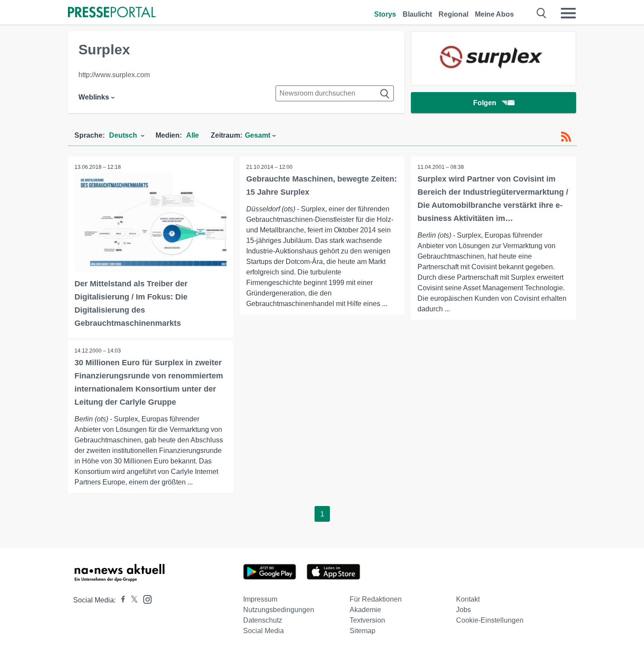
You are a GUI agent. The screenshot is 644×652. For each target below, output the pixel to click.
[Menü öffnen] (568, 13)
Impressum (260, 599)
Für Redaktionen (376, 599)
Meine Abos (494, 14)
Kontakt (468, 599)
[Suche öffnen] (541, 13)
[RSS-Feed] (566, 137)
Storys (385, 14)
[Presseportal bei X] (131, 600)
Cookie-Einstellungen (490, 620)
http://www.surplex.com (114, 74)
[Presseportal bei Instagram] (145, 598)
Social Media (263, 630)
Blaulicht (417, 14)
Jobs (463, 609)
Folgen (484, 103)
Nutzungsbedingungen (278, 609)
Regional (453, 14)
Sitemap (362, 630)
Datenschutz (262, 620)
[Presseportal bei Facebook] (120, 600)
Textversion (367, 620)
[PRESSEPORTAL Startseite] (112, 13)
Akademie (365, 609)
